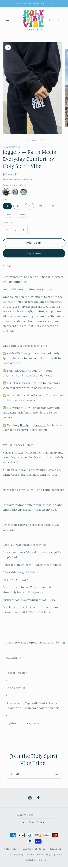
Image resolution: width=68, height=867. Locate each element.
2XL (56, 206)
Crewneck (39, 425)
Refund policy (57, 849)
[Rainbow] (23, 192)
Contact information (35, 860)
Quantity (7, 222)
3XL (11, 215)
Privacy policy (16, 854)
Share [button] (10, 265)
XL (42, 206)
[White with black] (15, 192)
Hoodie (24, 425)
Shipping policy (54, 854)
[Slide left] (26, 140)
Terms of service (35, 854)
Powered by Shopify (37, 849)
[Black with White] (6, 192)
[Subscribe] (57, 774)
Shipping (7, 179)
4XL (24, 215)
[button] (7, 20)
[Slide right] (42, 140)
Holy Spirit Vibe (19, 849)
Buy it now (34, 253)
